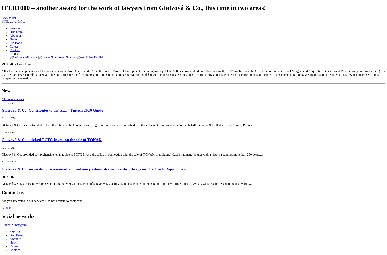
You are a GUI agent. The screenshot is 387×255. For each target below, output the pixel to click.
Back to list (9, 18)
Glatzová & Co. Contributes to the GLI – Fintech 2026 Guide (52, 110)
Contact (6, 207)
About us (15, 239)
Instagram (20, 225)
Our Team (16, 235)
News (13, 242)
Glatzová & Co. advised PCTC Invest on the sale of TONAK (52, 140)
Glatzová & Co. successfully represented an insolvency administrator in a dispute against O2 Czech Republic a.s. (94, 169)
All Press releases (13, 99)
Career (14, 246)
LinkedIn (7, 225)
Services (15, 231)
